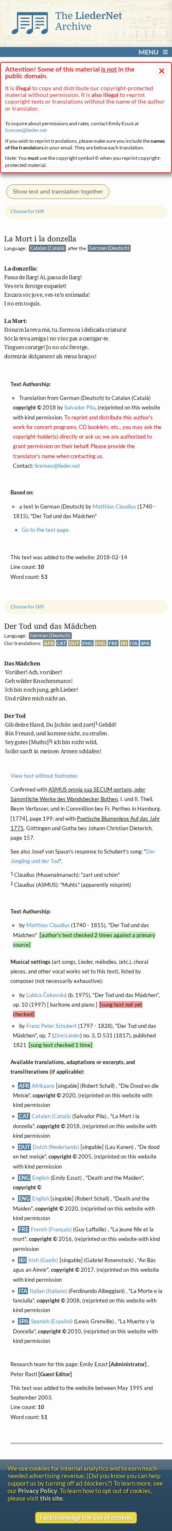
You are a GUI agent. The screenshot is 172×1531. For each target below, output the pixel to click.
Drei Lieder (67, 1035)
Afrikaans (43, 1085)
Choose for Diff (27, 606)
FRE (113, 643)
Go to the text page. (46, 529)
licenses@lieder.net (26, 130)
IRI (124, 643)
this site (51, 1498)
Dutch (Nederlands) (56, 1147)
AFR (49, 643)
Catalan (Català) (51, 1116)
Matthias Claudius (48, 925)
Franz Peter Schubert (51, 1025)
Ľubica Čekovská (46, 995)
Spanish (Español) (52, 1321)
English (40, 1177)
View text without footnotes (44, 775)
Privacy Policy (37, 1490)
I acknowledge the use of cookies (86, 1517)
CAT (61, 643)
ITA (134, 643)
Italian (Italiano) (48, 1291)
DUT (74, 643)
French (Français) (51, 1229)
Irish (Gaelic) (43, 1260)
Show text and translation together (58, 191)
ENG (87, 643)
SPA (145, 643)
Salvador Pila (79, 407)
